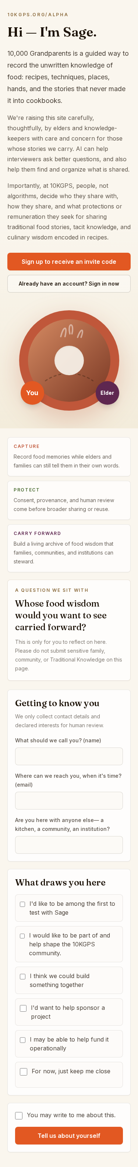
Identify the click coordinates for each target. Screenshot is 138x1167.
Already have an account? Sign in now (69, 283)
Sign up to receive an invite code (69, 261)
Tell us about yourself (69, 1135)
